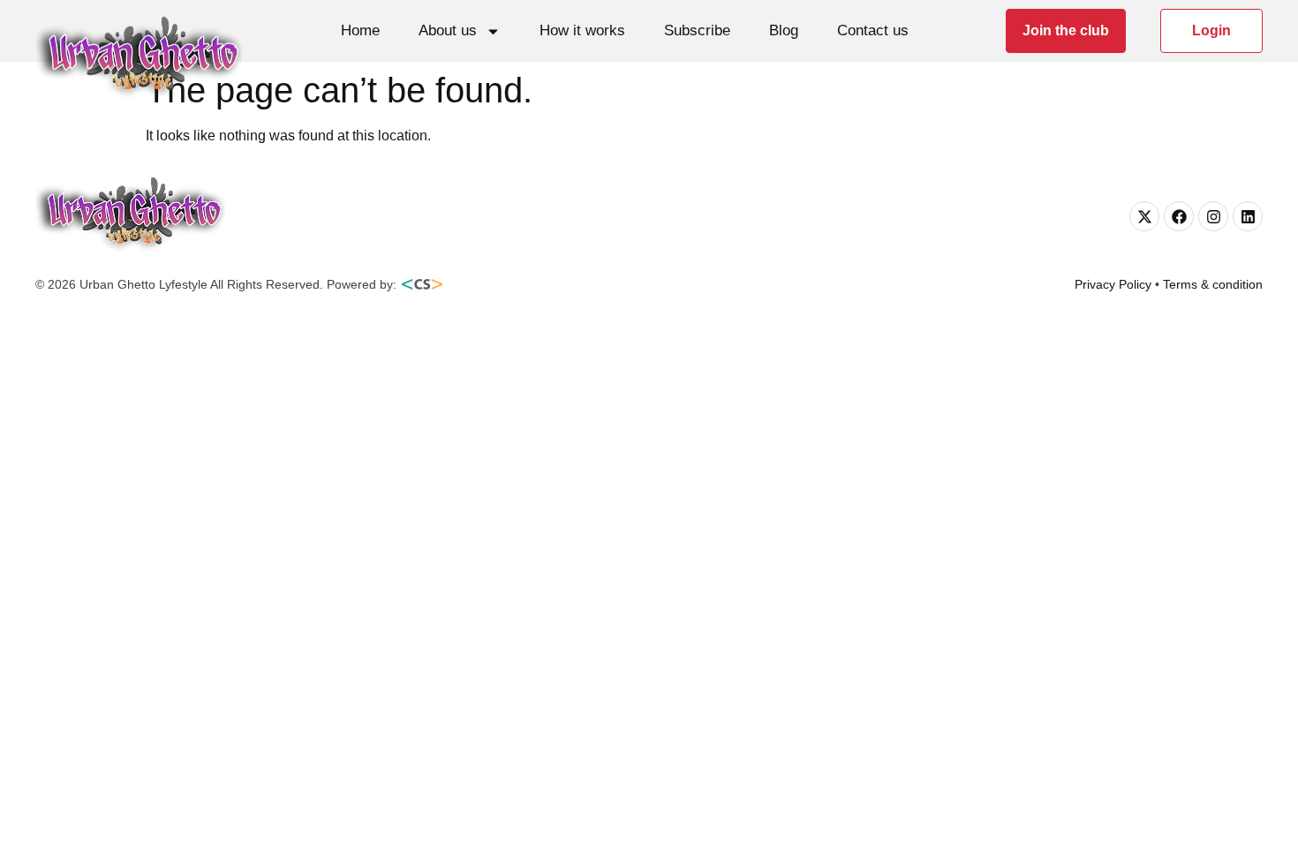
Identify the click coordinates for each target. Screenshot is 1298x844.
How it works (582, 30)
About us (448, 30)
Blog (783, 30)
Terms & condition (1213, 284)
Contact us (873, 30)
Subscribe (697, 30)
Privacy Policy (1113, 284)
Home (360, 30)
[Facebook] (1179, 216)
